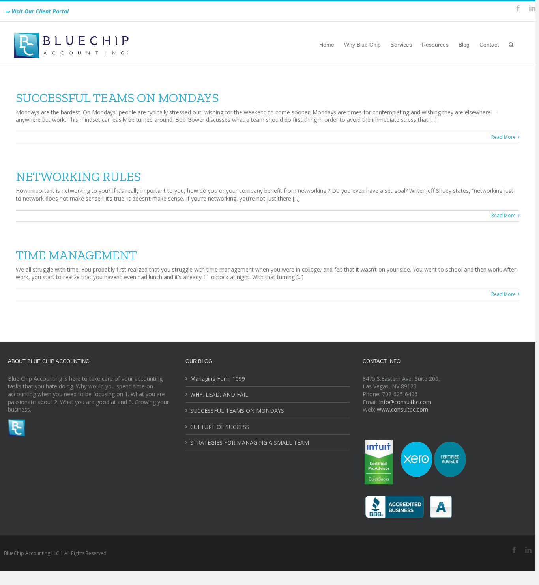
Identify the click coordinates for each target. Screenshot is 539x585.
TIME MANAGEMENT (76, 255)
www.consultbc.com (402, 409)
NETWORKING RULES (78, 176)
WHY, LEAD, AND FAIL (219, 394)
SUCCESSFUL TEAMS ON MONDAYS (117, 97)
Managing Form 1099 (217, 378)
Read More (503, 137)
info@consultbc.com (405, 402)
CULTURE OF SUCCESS (219, 426)
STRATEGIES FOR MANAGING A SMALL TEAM (249, 442)
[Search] (511, 44)
